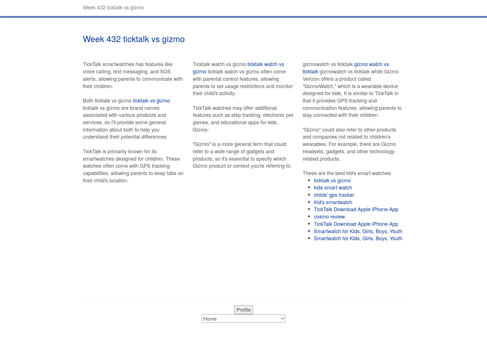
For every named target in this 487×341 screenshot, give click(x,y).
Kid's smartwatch (333, 202)
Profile (243, 309)
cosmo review (329, 216)
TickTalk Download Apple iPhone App (356, 209)
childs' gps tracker (334, 194)
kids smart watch (333, 187)
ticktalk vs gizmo (151, 100)
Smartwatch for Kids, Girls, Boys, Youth (358, 231)
